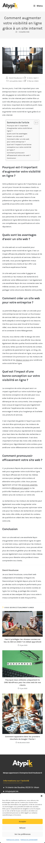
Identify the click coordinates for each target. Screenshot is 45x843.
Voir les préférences (23, 834)
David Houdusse (15, 78)
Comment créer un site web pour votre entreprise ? (18, 140)
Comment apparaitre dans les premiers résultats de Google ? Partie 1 (22, 737)
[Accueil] (16, 32)
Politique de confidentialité (29, 839)
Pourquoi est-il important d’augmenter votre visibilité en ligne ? (19, 128)
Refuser (22, 828)
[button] (41, 796)
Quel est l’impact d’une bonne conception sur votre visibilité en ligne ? (19, 147)
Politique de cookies (12, 839)
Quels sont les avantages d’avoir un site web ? (17, 135)
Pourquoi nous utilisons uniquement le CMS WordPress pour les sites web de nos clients (22, 682)
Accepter (22, 821)
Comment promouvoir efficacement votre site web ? (18, 154)
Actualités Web (24, 32)
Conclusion (11, 158)
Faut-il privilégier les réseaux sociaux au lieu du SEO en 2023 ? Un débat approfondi (22, 640)
